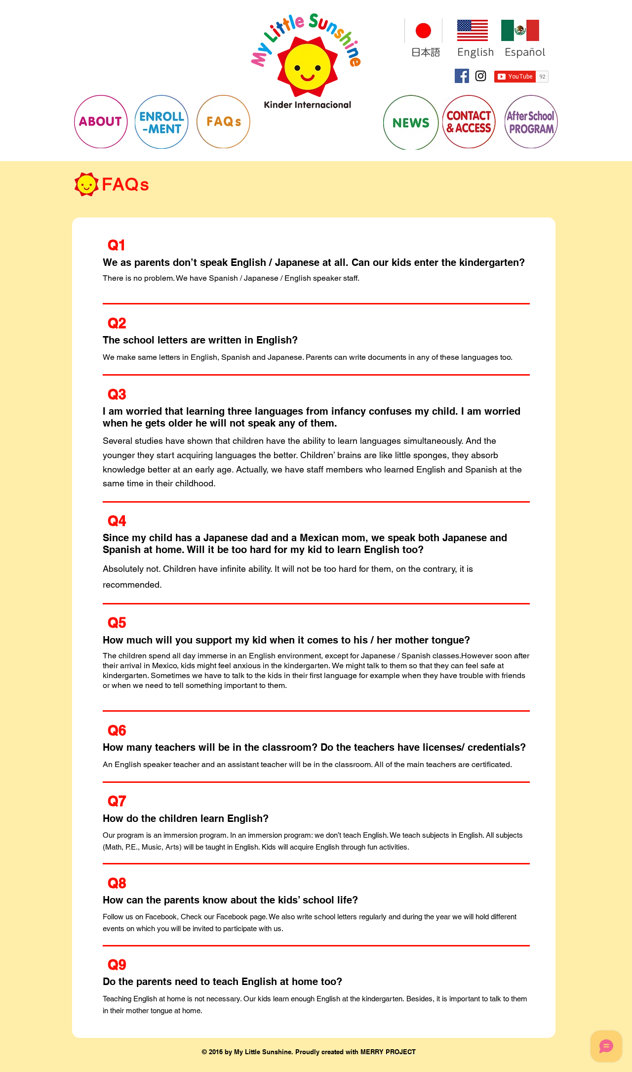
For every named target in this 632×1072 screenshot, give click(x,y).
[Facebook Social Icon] (462, 76)
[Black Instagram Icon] (481, 76)
